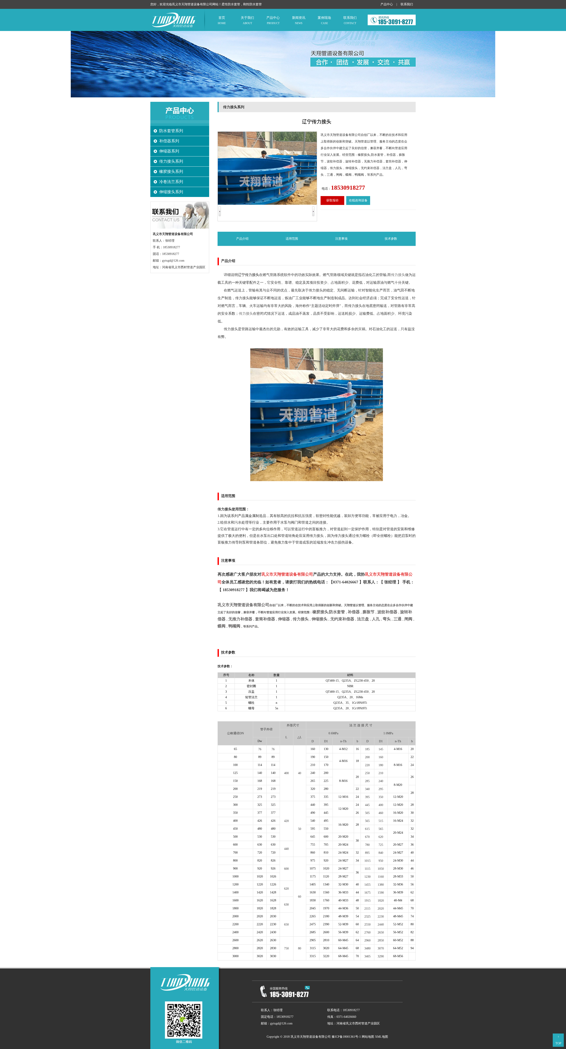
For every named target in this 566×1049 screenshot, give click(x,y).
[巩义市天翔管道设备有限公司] (174, 30)
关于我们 (247, 20)
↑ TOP (558, 1040)
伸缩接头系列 (171, 192)
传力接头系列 (171, 161)
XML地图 (381, 1036)
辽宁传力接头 (248, 275)
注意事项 (341, 238)
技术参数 (391, 238)
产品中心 (387, 4)
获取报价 (332, 200)
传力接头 (398, 275)
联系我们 (407, 4)
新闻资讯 (298, 20)
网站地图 (368, 1036)
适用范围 (292, 238)
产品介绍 (242, 238)
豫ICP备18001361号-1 (346, 1036)
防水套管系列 (171, 131)
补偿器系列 (169, 141)
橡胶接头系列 (171, 171)
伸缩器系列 (169, 151)
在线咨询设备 (358, 200)
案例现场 (324, 20)
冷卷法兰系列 (171, 181)
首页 (222, 20)
